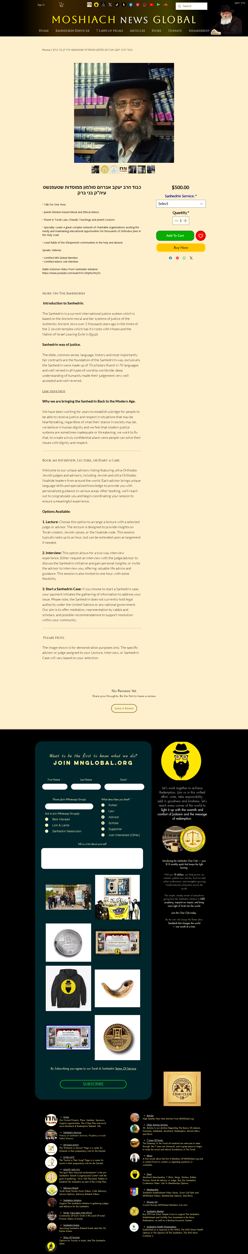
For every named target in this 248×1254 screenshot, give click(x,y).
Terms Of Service (125, 1069)
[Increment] (185, 221)
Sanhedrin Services (72, 1132)
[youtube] (151, 4)
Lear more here (53, 391)
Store (149, 1174)
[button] (61, 4)
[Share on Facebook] (170, 258)
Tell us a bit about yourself (92, 844)
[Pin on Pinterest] (177, 258)
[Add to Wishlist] (201, 236)
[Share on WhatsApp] (184, 258)
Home (46, 49)
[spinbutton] (180, 221)
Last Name (86, 779)
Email (123, 779)
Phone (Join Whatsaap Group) (69, 799)
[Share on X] (191, 258)
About (149, 1155)
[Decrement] (176, 221)
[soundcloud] (165, 4)
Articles (150, 1115)
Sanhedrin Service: (181, 196)
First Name (54, 779)
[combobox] (181, 204)
